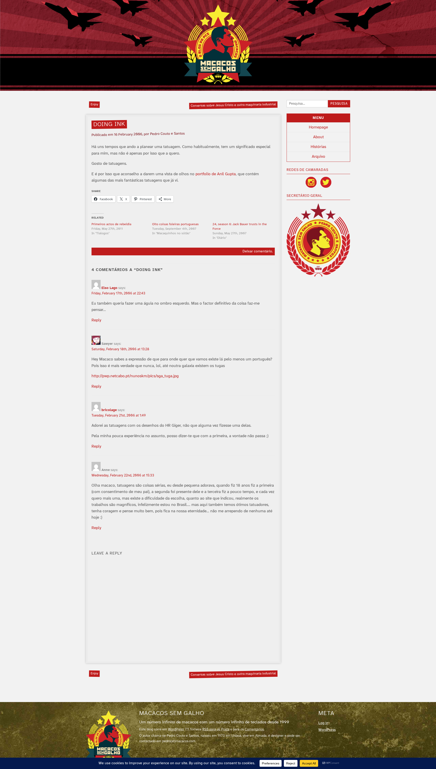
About (318, 137)
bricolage (109, 410)
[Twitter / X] (325, 182)
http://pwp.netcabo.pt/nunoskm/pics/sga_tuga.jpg (135, 376)
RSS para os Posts (215, 729)
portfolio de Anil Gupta (216, 174)
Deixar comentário (257, 251)
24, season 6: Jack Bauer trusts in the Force (240, 227)
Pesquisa (339, 104)
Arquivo (318, 157)
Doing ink (109, 124)
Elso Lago (109, 288)
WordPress (176, 729)
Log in (323, 723)
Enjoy (94, 104)
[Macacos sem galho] (218, 44)
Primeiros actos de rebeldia (111, 224)
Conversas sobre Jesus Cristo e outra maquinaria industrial (233, 105)
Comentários (254, 729)
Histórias (318, 147)
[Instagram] (311, 182)
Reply (96, 320)
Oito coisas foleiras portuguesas (175, 224)
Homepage (318, 127)
